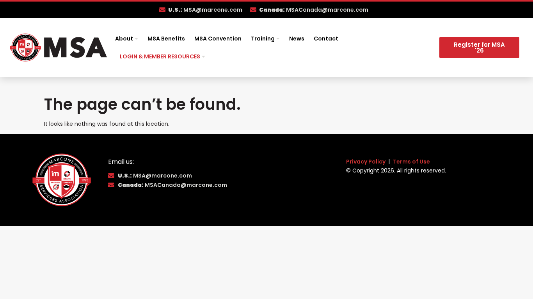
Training (263, 38)
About (124, 38)
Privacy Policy (366, 161)
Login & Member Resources (160, 56)
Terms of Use (411, 161)
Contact (326, 38)
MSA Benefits (166, 38)
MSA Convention (218, 38)
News (296, 38)
